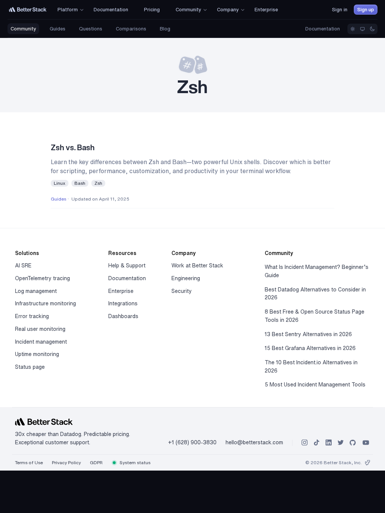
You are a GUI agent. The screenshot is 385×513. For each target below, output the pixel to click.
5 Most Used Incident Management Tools (315, 384)
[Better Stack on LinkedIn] (329, 442)
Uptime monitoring (37, 354)
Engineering (185, 278)
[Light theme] (352, 28)
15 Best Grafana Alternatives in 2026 (310, 348)
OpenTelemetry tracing (42, 278)
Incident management (41, 341)
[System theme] (362, 28)
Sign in (339, 9)
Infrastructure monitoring (45, 303)
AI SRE (23, 265)
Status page (30, 367)
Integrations (123, 303)
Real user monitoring (40, 329)
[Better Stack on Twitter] (341, 442)
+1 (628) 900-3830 (192, 442)
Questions (90, 28)
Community (23, 28)
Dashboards (123, 316)
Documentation (322, 28)
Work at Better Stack (197, 265)
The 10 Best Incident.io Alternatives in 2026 (311, 366)
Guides (57, 28)
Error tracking (32, 316)
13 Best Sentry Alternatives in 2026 (308, 334)
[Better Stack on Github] (353, 442)
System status (134, 462)
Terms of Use (29, 462)
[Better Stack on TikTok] (317, 442)
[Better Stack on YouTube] (366, 442)
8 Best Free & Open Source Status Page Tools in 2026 (314, 316)
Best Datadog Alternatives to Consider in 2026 (315, 293)
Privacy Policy (66, 462)
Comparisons (131, 28)
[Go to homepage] (28, 9)
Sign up (365, 9)
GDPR (96, 462)
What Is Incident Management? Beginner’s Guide (316, 271)
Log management (36, 291)
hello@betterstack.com (254, 442)
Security (181, 291)
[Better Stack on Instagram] (305, 442)
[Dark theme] (372, 28)
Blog (165, 28)
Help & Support (127, 265)
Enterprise (120, 291)
